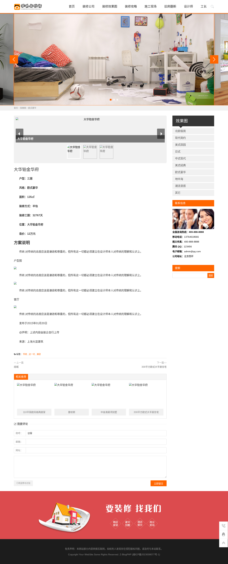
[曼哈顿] (71, 396)
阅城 (16, 366)
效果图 (23, 108)
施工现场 (151, 6)
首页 (72, 6)
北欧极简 (180, 131)
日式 (177, 151)
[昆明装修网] (28, 7)
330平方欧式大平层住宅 (154, 366)
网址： (19, 450)
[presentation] (14, 59)
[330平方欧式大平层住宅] (146, 396)
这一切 (32, 354)
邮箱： (19, 441)
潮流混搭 (180, 185)
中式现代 (180, 158)
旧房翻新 (170, 6)
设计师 (188, 6)
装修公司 (88, 6)
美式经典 (180, 165)
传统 (25, 354)
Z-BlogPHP (125, 554)
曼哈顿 (71, 412)
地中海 (179, 179)
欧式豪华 (32, 108)
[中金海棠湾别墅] (109, 396)
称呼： (19, 433)
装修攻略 (131, 6)
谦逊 (39, 354)
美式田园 (180, 144)
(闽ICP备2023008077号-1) (146, 554)
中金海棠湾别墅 (109, 412)
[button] (110, 100)
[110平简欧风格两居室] (34, 396)
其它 (177, 192)
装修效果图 (109, 6)
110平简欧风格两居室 (34, 412)
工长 (204, 6)
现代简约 (180, 137)
